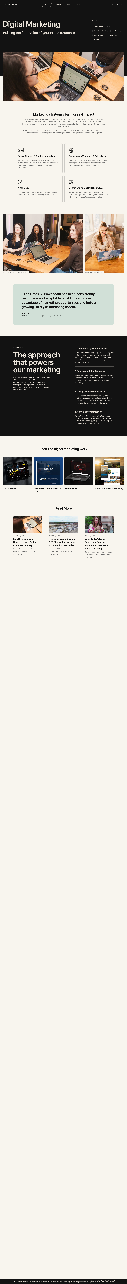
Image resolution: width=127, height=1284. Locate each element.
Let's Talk (116, 4)
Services (46, 4)
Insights (79, 4)
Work (68, 4)
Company (58, 4)
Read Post (16, 555)
